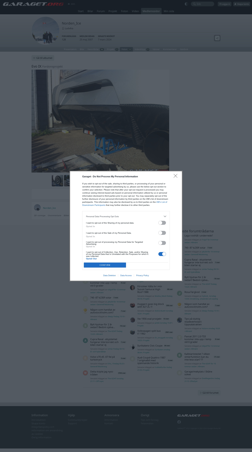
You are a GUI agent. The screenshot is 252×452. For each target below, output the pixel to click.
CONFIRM (105, 265)
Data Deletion (109, 275)
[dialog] (126, 226)
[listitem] (126, 216)
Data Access (126, 275)
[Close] (176, 177)
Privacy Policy (142, 275)
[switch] (162, 223)
